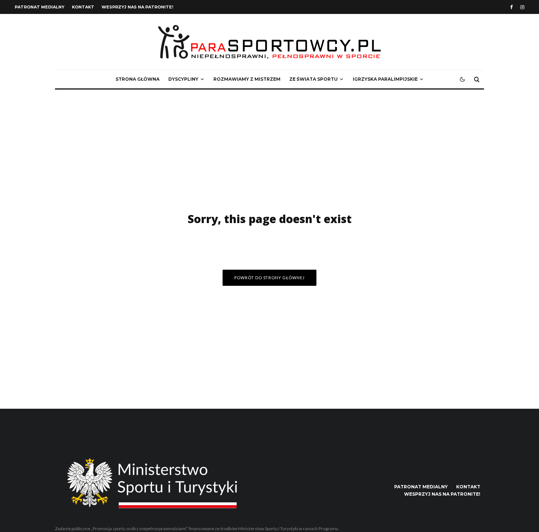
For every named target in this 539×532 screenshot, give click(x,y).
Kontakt (83, 7)
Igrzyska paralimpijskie (385, 79)
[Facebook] (511, 7)
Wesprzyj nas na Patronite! (137, 7)
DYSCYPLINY (183, 79)
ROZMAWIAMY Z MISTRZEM (246, 79)
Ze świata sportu (313, 79)
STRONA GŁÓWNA (137, 79)
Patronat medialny (40, 7)
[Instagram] (522, 7)
